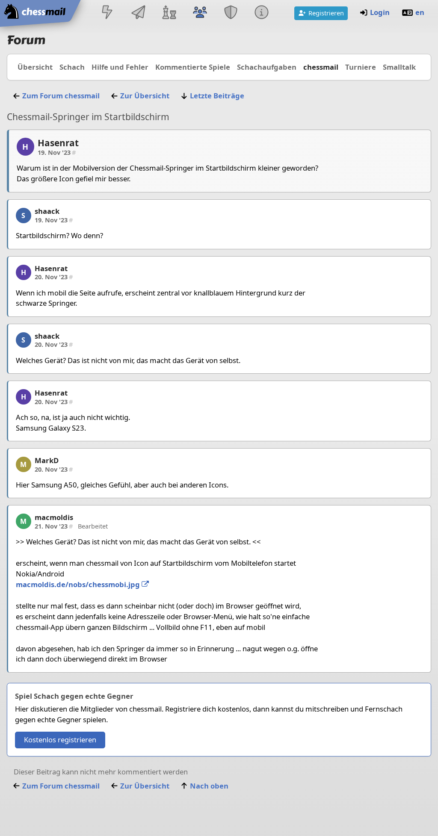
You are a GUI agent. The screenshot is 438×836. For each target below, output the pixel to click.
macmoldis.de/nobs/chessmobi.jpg (79, 584)
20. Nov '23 (54, 276)
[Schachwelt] (169, 13)
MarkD (47, 460)
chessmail (320, 67)
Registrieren (326, 13)
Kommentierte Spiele (192, 67)
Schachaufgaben (266, 67)
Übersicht (35, 67)
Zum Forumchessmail (61, 95)
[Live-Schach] (107, 13)
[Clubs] (231, 13)
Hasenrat (58, 143)
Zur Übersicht (144, 95)
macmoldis (54, 517)
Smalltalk (399, 67)
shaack (47, 211)
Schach (72, 67)
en (419, 12)
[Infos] (261, 13)
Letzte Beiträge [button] (217, 95)
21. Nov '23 (54, 526)
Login (380, 12)
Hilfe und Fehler (120, 67)
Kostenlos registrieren (60, 739)
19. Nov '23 (57, 152)
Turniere (360, 67)
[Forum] (199, 13)
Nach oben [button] (209, 786)
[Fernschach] (138, 13)
